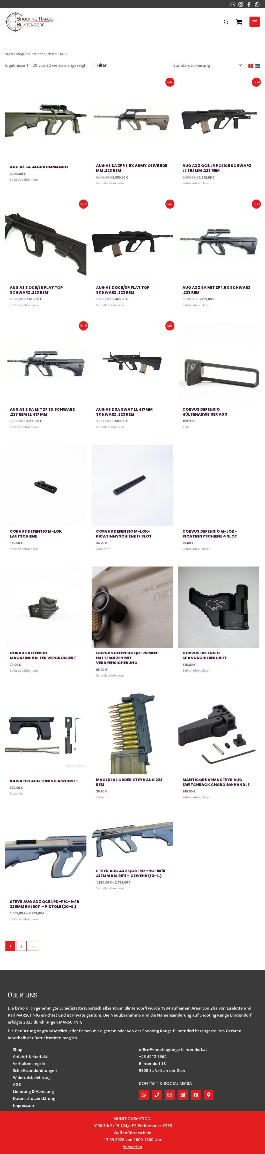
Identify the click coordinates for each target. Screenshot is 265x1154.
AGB (17, 1084)
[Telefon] (157, 1095)
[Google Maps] (209, 1095)
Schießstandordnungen (35, 1070)
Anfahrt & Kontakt (30, 1056)
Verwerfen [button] (132, 1146)
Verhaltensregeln (29, 1063)
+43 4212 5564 (153, 1056)
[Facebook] (249, 4)
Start (9, 54)
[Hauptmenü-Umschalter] (254, 22)
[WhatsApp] (257, 4)
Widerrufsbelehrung (31, 1077)
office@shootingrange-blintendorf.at (173, 1049)
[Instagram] (240, 4)
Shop (20, 54)
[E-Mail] (232, 4)
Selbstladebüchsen (42, 54)
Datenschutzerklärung (34, 1098)
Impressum (23, 1105)
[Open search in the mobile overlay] (226, 22)
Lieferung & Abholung (33, 1091)
